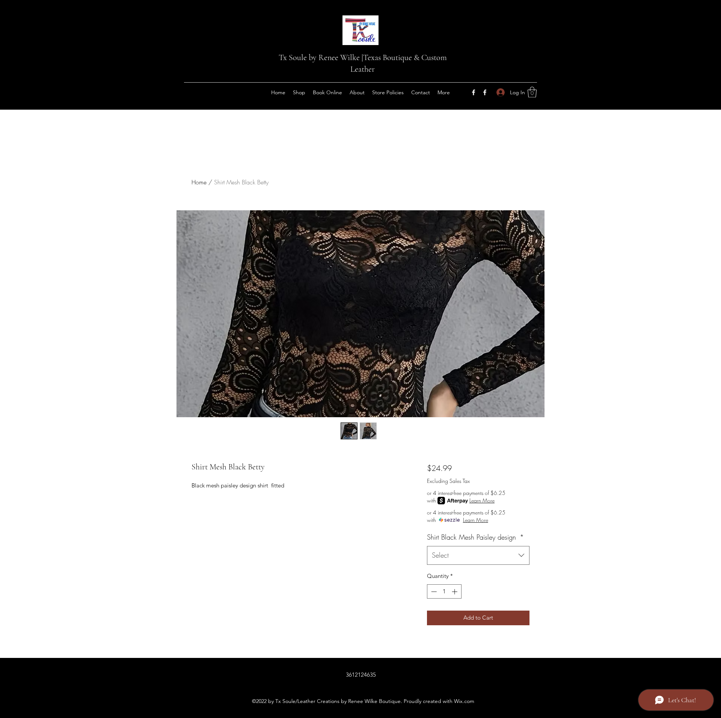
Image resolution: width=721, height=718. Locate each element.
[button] (532, 92)
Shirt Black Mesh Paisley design (475, 537)
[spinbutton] (444, 592)
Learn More (482, 500)
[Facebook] (473, 92)
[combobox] (478, 555)
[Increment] (455, 592)
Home (199, 182)
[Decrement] (433, 592)
